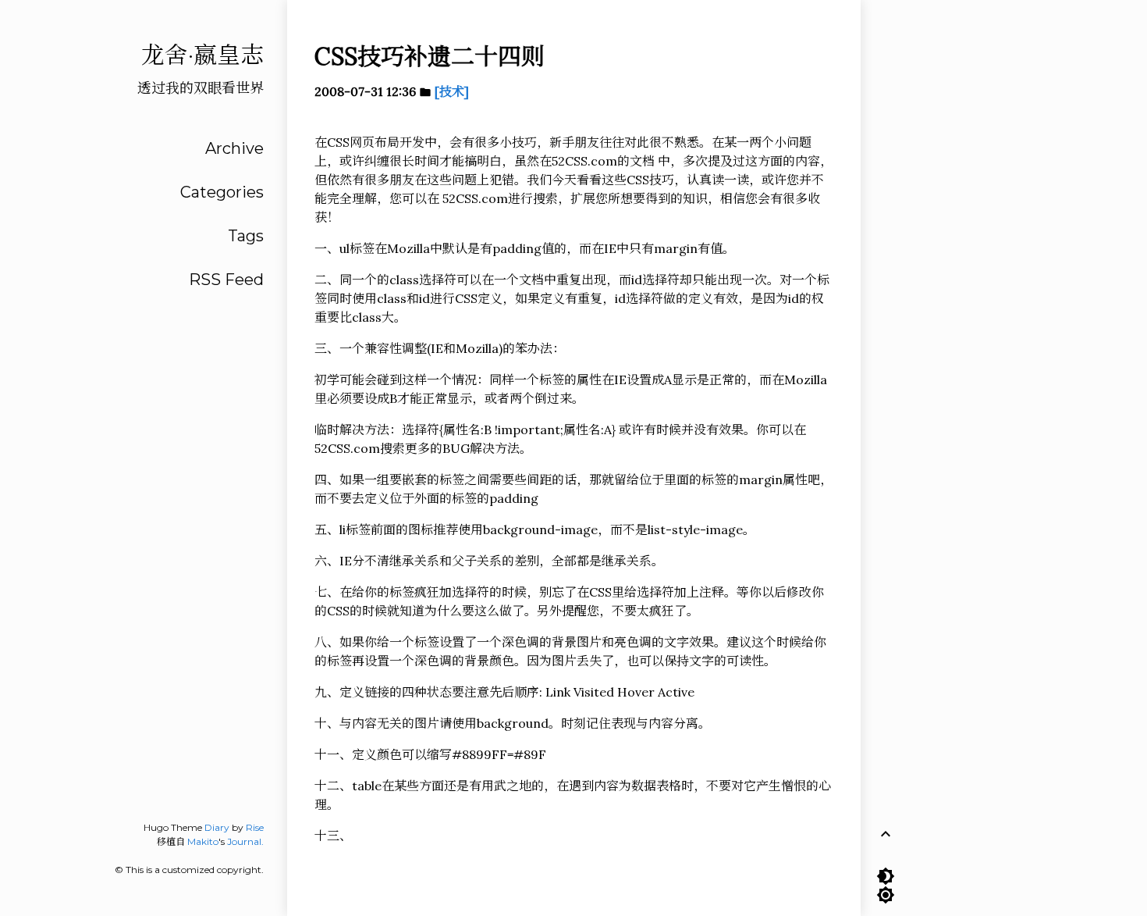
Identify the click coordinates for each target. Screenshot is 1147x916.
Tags (246, 235)
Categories (222, 192)
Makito (202, 841)
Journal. (245, 841)
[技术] (452, 91)
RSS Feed (226, 279)
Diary (216, 827)
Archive (234, 148)
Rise (255, 827)
